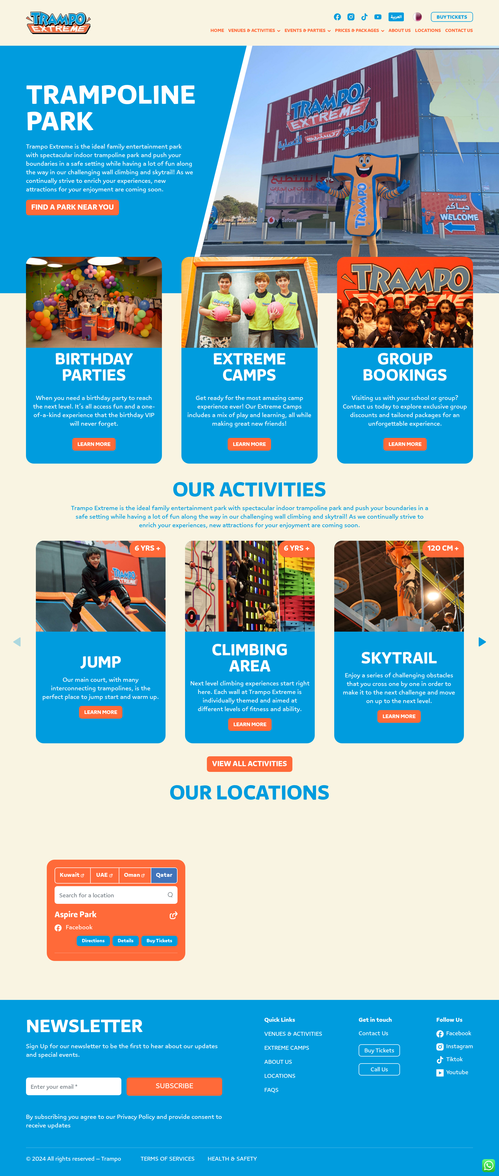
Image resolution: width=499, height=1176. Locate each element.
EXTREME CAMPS (286, 1048)
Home (217, 31)
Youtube (457, 1073)
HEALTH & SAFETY (232, 1159)
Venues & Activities (251, 31)
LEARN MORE (93, 445)
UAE (102, 875)
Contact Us (459, 31)
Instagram (459, 1047)
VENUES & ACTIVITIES (293, 1034)
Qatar (164, 875)
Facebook (458, 1034)
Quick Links (279, 1020)
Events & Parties (305, 31)
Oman (132, 875)
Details (126, 941)
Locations (428, 31)
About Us (400, 31)
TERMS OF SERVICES (168, 1159)
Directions (93, 941)
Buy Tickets (452, 18)
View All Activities (249, 764)
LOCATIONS (280, 1076)
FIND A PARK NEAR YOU (72, 208)
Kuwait (70, 875)
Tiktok (454, 1060)
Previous (17, 642)
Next (482, 642)
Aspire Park (75, 915)
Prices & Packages (357, 31)
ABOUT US (278, 1062)
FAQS (271, 1090)
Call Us (379, 1070)
